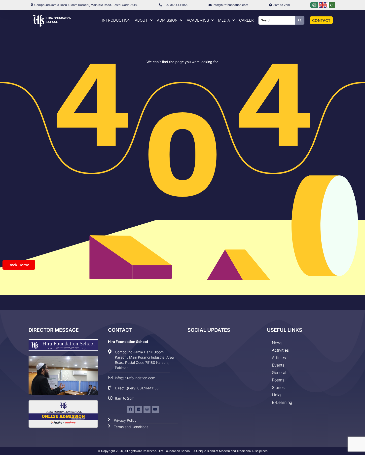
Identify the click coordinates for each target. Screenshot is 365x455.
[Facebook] (130, 409)
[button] (63, 376)
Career (246, 20)
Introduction (116, 20)
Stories (278, 387)
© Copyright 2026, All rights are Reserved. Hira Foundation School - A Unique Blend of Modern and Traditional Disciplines (182, 451)
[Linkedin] (138, 409)
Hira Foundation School (128, 341)
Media (224, 20)
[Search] (299, 20)
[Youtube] (155, 409)
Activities (280, 350)
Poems (278, 379)
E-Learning (282, 402)
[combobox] (276, 20)
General (279, 372)
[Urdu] (331, 4)
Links (276, 394)
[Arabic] (314, 4)
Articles (279, 357)
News (277, 342)
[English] (323, 4)
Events (278, 365)
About (141, 20)
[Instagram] (147, 409)
